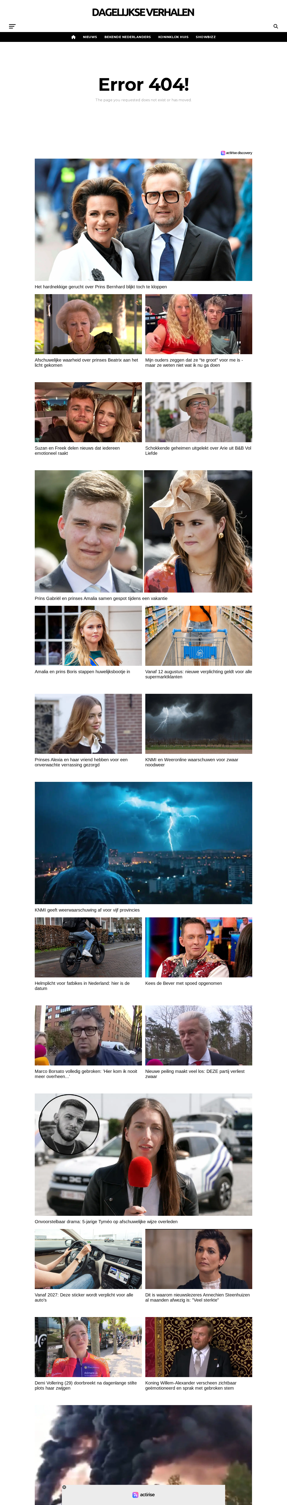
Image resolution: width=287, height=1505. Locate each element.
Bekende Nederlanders (127, 37)
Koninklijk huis (173, 37)
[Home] (73, 37)
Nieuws (90, 37)
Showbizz (206, 37)
